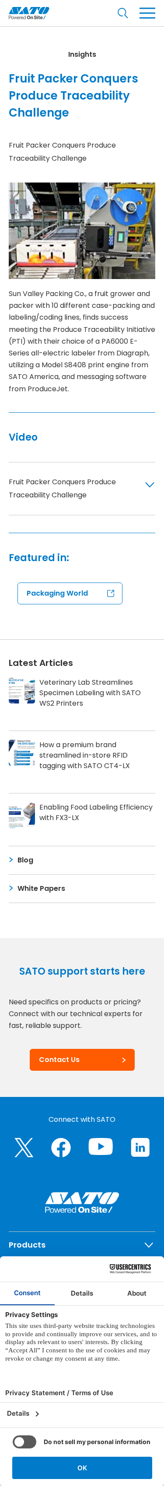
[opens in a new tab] (24, 1147)
